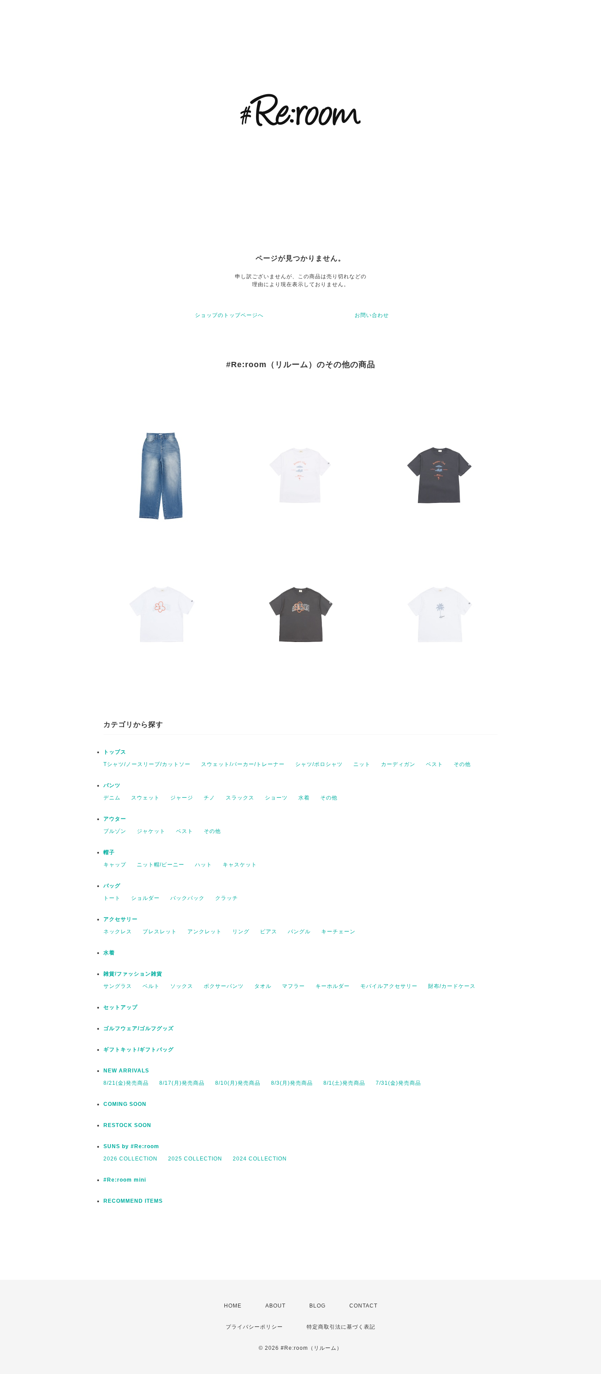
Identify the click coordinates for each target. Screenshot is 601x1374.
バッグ (112, 886)
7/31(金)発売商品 (398, 1083)
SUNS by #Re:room (131, 1146)
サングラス (117, 986)
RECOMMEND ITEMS (133, 1201)
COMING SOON (125, 1104)
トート (112, 898)
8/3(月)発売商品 (292, 1083)
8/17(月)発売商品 (182, 1083)
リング (240, 931)
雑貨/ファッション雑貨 (132, 974)
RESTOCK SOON (127, 1125)
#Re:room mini (124, 1180)
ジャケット (151, 831)
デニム (112, 798)
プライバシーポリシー (254, 1327)
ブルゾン (114, 831)
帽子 (109, 852)
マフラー (293, 986)
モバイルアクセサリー (389, 986)
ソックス (181, 986)
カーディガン (398, 764)
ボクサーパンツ (224, 986)
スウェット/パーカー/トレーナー (243, 764)
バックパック (187, 898)
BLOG (317, 1306)
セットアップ (120, 1007)
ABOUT (275, 1306)
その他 (462, 764)
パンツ (112, 785)
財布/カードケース (452, 986)
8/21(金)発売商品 (126, 1083)
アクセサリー (120, 919)
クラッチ (226, 898)
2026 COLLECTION (130, 1159)
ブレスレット (160, 931)
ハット (203, 865)
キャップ (114, 865)
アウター (114, 819)
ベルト (151, 986)
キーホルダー (332, 986)
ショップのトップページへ (229, 315)
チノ (209, 798)
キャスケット (240, 865)
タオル (262, 986)
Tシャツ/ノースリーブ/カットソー (147, 764)
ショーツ (276, 798)
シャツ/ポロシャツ (319, 764)
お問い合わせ (372, 315)
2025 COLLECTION (195, 1159)
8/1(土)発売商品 (344, 1083)
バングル (299, 931)
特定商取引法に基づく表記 (341, 1327)
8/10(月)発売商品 (237, 1083)
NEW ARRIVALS (126, 1071)
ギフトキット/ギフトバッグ (138, 1049)
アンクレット (204, 931)
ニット (361, 764)
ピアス (268, 931)
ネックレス (117, 931)
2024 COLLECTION (260, 1159)
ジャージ (181, 798)
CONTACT (363, 1306)
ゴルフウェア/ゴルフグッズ (138, 1028)
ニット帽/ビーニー (160, 865)
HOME (233, 1306)
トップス (114, 752)
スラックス (240, 798)
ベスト (434, 764)
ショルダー (145, 898)
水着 (304, 798)
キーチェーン (338, 931)
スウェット (145, 798)
